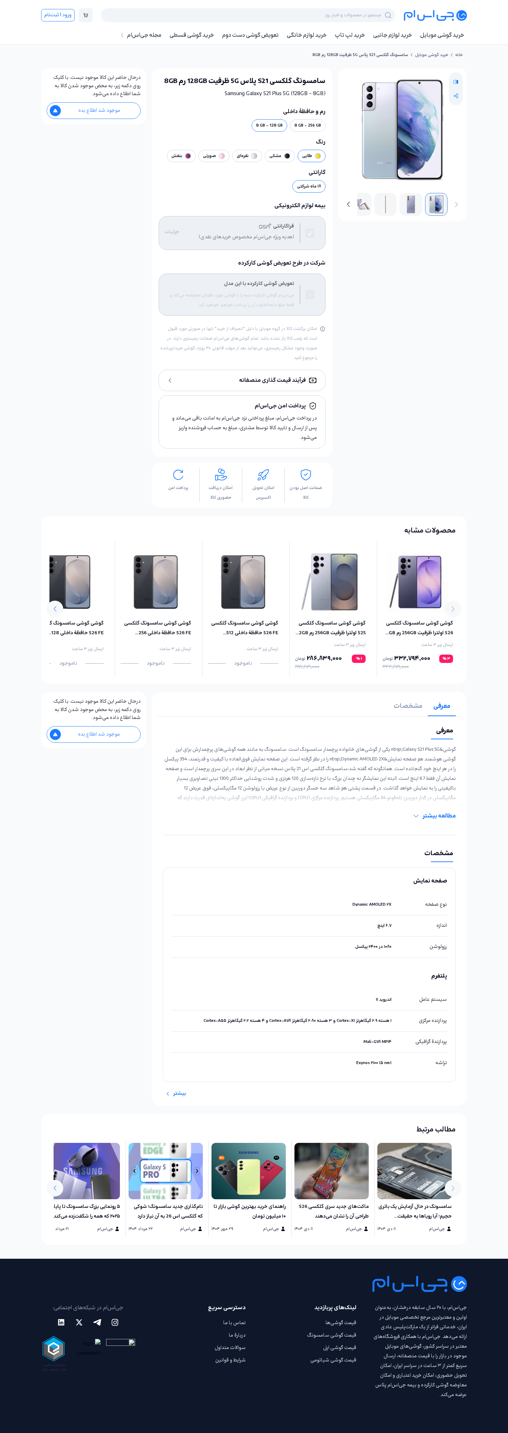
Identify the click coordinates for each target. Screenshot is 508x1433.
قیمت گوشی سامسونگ (331, 1335)
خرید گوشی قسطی (192, 35)
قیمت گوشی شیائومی (333, 1360)
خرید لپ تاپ (350, 35)
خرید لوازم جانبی (392, 35)
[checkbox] (310, 233)
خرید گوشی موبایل (442, 35)
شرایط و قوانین (230, 1360)
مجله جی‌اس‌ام (144, 35)
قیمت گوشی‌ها (341, 1322)
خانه (459, 55)
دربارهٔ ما (237, 1335)
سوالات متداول (230, 1347)
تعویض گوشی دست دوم (250, 35)
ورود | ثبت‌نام (58, 15)
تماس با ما (234, 1322)
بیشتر (179, 1093)
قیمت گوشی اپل (339, 1347)
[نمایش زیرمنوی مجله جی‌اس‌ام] (122, 35)
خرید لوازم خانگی (307, 35)
